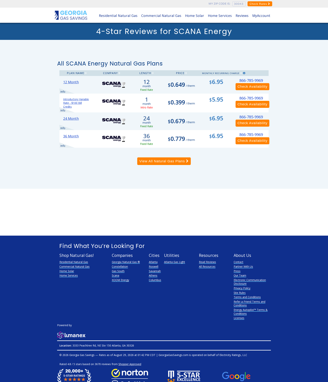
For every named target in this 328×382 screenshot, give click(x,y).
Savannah (155, 271)
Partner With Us (243, 266)
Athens (153, 275)
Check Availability (252, 86)
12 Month (71, 82)
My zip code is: (219, 3)
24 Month (71, 118)
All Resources (207, 266)
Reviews (242, 15)
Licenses (239, 318)
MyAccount (261, 15)
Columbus (155, 280)
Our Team (240, 275)
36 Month (71, 136)
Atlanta (153, 262)
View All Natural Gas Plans (162, 161)
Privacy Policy (242, 288)
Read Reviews (207, 262)
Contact (238, 262)
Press (237, 271)
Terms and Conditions (247, 297)
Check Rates (259, 3)
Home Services (220, 15)
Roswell (153, 266)
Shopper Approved (129, 364)
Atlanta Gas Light (174, 262)
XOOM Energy (120, 280)
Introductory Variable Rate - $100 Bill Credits (76, 102)
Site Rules (240, 292)
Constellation (120, 266)
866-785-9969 (251, 80)
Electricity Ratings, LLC (233, 355)
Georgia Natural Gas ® (126, 262)
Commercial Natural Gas (161, 15)
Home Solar (194, 15)
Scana (115, 275)
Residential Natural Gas (118, 15)
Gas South (118, 271)
